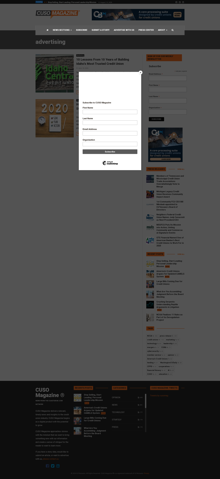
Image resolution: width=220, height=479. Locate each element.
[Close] (140, 72)
